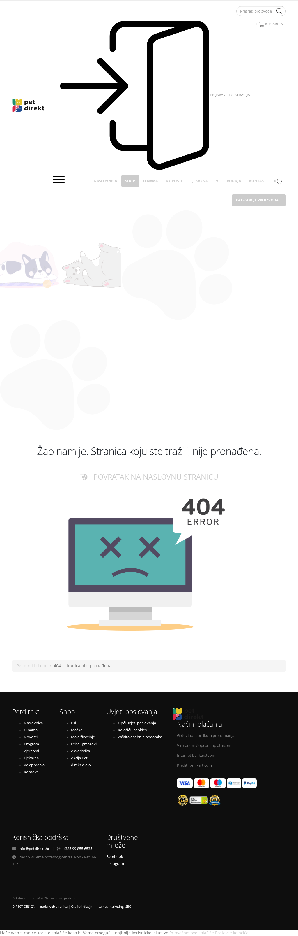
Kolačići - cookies (132, 730)
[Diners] (234, 783)
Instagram (115, 863)
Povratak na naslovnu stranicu (152, 477)
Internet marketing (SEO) (114, 907)
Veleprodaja (228, 180)
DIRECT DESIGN (23, 907)
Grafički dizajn (81, 907)
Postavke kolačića (232, 932)
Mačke (76, 730)
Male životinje (83, 737)
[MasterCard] (201, 783)
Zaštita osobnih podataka (140, 737)
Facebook (114, 856)
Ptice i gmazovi (84, 744)
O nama (150, 180)
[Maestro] (218, 783)
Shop (130, 180)
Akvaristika (80, 751)
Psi (73, 723)
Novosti (174, 180)
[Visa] (185, 783)
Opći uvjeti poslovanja (137, 723)
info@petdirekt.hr (34, 848)
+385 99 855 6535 (77, 848)
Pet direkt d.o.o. (32, 665)
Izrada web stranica (53, 907)
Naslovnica (105, 180)
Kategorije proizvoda (257, 200)
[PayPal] (249, 783)
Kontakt (257, 180)
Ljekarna (199, 180)
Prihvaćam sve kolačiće (191, 932)
